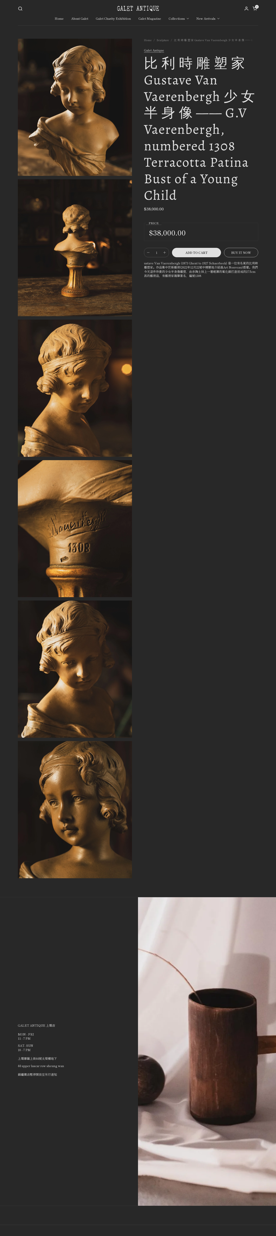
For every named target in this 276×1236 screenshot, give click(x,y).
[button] (20, 8)
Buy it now (241, 252)
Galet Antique (154, 50)
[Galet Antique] (138, 8)
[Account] (246, 8)
